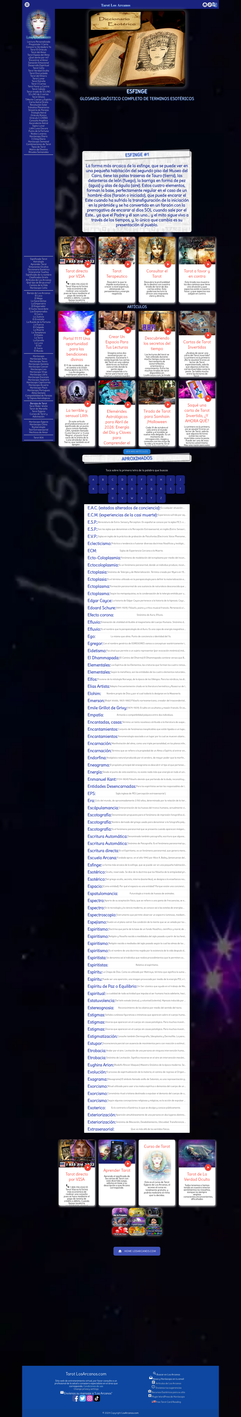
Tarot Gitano (38, 96)
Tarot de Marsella (38, 408)
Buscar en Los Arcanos (166, 1374)
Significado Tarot (38, 258)
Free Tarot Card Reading (168, 1401)
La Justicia (38, 316)
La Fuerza (38, 324)
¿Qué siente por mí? (39, 57)
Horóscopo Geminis (39, 363)
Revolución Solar (38, 104)
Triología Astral (38, 112)
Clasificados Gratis (38, 277)
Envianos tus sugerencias (166, 1387)
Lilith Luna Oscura (38, 128)
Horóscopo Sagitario (38, 379)
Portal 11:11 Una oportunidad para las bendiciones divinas (76, 349)
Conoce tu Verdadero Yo (38, 46)
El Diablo (38, 335)
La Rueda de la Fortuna (38, 321)
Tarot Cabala (38, 89)
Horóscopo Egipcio (38, 421)
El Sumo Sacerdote (38, 308)
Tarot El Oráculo (38, 49)
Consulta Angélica (38, 120)
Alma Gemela (38, 392)
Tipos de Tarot (38, 146)
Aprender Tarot (39, 264)
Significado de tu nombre (38, 274)
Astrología (38, 261)
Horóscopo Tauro (38, 361)
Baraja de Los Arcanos (38, 293)
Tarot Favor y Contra (38, 86)
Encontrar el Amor (38, 60)
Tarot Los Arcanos (115, 5)
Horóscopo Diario (39, 136)
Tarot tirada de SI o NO (38, 91)
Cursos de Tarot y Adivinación (39, 415)
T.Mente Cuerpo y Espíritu (38, 99)
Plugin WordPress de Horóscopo (166, 1396)
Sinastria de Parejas (38, 110)
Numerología (38, 427)
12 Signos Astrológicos (38, 398)
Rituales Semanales (39, 152)
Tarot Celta (38, 67)
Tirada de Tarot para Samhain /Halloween (157, 416)
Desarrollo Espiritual (38, 65)
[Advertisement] (38, 205)
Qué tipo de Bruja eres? (39, 282)
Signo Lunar (38, 125)
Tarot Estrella (38, 81)
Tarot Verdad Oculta (38, 70)
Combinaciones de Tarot (38, 144)
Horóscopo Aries (38, 358)
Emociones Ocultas (38, 266)
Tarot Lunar (38, 78)
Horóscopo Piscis (38, 387)
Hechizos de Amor (38, 432)
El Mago (39, 298)
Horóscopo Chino (38, 424)
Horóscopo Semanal (38, 141)
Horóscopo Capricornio (38, 382)
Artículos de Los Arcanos (38, 279)
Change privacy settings (86, 1388)
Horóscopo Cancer (38, 366)
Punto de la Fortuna (39, 131)
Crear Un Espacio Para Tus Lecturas (116, 342)
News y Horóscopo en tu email (166, 1378)
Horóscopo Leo (38, 369)
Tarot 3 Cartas (38, 83)
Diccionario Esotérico (39, 269)
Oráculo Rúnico (39, 115)
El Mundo (38, 350)
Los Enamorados (38, 311)
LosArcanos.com (130, 1412)
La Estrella (38, 340)
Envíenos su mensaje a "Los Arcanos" (86, 1393)
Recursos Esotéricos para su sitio (166, 1392)
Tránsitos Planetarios (38, 107)
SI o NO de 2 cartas (39, 94)
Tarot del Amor (38, 52)
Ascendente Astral (38, 123)
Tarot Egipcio (38, 411)
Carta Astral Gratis (38, 102)
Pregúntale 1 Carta (38, 44)
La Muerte (38, 329)
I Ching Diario (38, 138)
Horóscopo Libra (38, 374)
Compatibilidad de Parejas (38, 395)
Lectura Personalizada (38, 41)
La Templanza (38, 332)
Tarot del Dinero (38, 75)
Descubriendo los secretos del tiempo (157, 343)
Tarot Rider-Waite (38, 406)
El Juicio (38, 348)
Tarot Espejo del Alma (39, 54)
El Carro (38, 314)
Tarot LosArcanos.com (86, 1373)
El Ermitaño (38, 319)
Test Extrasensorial (38, 429)
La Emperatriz (38, 303)
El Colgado (38, 327)
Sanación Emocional (38, 62)
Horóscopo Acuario (39, 385)
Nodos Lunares (38, 133)
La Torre (38, 337)
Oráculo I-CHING (39, 117)
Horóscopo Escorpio (38, 377)
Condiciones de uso (93, 1386)
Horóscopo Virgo (38, 371)
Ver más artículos (137, 451)
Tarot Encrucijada (39, 73)
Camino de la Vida (38, 285)
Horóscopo (38, 356)
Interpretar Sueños (39, 272)
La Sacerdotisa (38, 300)
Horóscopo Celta (38, 287)
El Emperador (38, 306)
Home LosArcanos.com (137, 1251)
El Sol (38, 345)
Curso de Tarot (157, 1146)
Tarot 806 (39, 437)
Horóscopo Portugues (38, 390)
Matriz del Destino (38, 149)
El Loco (38, 295)
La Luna (38, 342)
